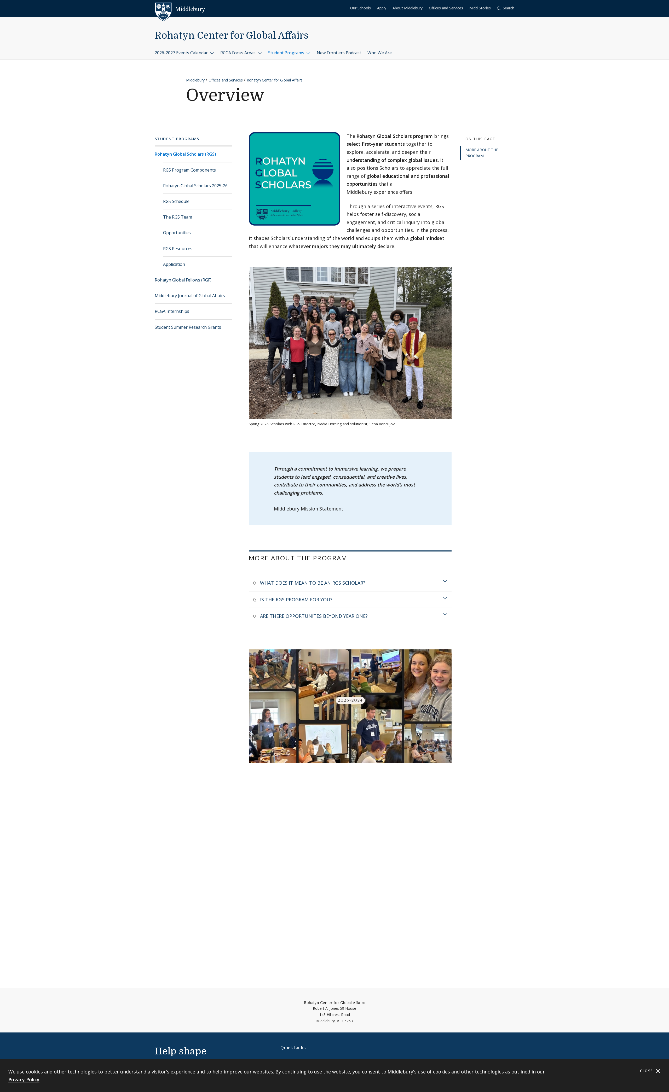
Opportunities (177, 233)
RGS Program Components (189, 170)
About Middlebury (408, 7)
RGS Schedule (176, 201)
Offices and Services (446, 7)
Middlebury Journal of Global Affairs (190, 295)
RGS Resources (177, 248)
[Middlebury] (180, 9)
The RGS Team (177, 217)
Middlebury (195, 80)
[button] (505, 8)
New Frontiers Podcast (339, 53)
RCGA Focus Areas (238, 53)
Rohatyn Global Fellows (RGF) (183, 280)
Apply (381, 7)
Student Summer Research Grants (188, 327)
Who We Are (379, 53)
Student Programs (286, 53)
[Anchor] (354, 557)
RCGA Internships (172, 311)
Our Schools (360, 7)
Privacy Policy (23, 1079)
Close (647, 1070)
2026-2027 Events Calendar (182, 53)
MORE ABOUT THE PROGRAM (481, 152)
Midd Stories (480, 7)
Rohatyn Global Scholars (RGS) (185, 154)
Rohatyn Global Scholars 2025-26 (195, 186)
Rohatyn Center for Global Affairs (232, 35)
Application (174, 264)
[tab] (350, 583)
